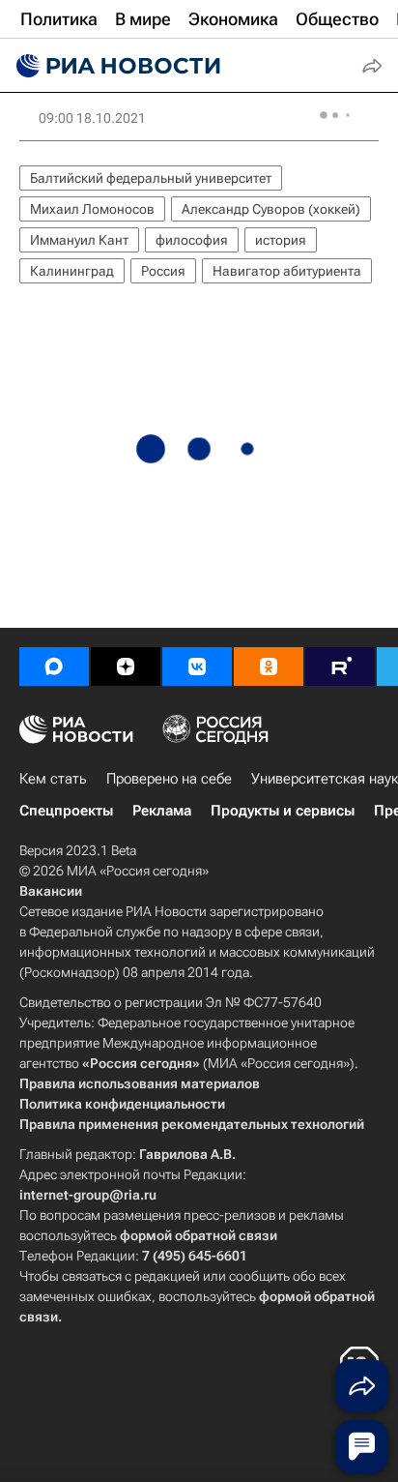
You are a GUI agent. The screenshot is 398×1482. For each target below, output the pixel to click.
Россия (163, 271)
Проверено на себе (169, 778)
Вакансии (50, 891)
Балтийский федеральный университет (150, 178)
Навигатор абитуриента (287, 271)
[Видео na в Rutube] (340, 666)
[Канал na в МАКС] (54, 666)
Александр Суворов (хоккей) (271, 209)
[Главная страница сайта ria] (116, 66)
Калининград (72, 271)
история (280, 240)
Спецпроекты (66, 810)
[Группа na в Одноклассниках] (268, 666)
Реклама (161, 810)
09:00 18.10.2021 (92, 118)
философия (192, 240)
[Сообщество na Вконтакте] (197, 666)
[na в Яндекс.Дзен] (125, 666)
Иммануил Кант (79, 240)
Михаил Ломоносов (92, 209)
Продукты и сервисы (283, 810)
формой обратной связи (198, 1235)
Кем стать (53, 778)
